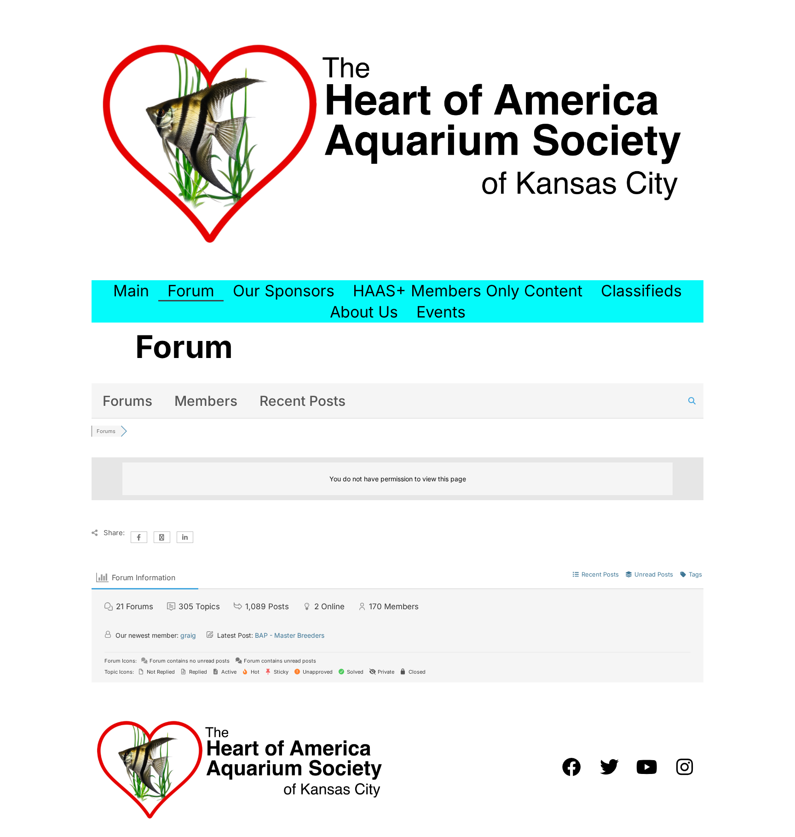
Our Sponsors (283, 290)
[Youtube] (647, 766)
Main (131, 290)
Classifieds (641, 290)
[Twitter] (609, 766)
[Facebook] (571, 766)
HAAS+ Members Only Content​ (467, 290)
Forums (127, 401)
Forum (190, 290)
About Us (364, 311)
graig (188, 635)
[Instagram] (684, 766)
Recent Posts (302, 401)
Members (205, 401)
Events (441, 311)
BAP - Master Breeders (289, 635)
